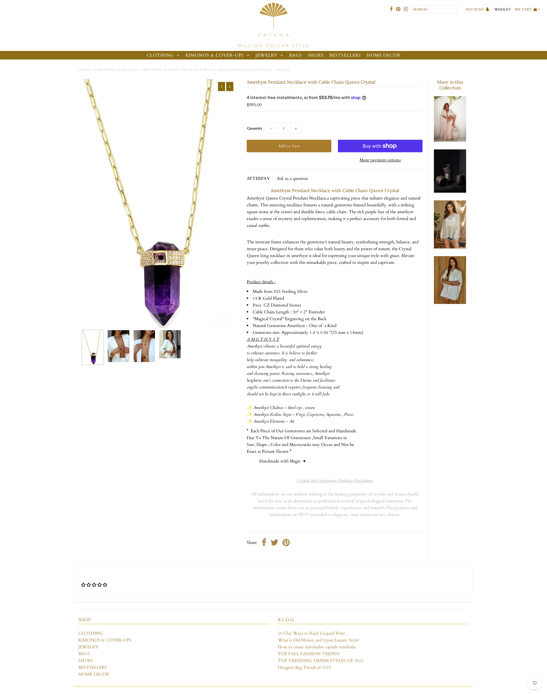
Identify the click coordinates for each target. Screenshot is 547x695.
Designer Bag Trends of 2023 (304, 667)
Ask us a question (292, 178)
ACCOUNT (475, 9)
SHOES (316, 55)
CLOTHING (160, 55)
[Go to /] (273, 25)
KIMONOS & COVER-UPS (214, 55)
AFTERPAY (259, 178)
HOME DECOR (383, 55)
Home (84, 70)
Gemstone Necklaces (115, 70)
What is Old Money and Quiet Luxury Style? (319, 640)
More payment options (380, 160)
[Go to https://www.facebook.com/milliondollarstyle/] (391, 9)
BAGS (295, 55)
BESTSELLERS (345, 55)
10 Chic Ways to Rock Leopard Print (311, 633)
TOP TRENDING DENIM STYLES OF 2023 (321, 660)
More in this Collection (450, 85)
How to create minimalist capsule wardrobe (317, 647)
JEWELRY (266, 55)
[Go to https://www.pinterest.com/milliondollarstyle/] (398, 9)
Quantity (254, 128)
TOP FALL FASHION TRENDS (309, 654)
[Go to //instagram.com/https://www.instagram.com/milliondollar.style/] (406, 9)
